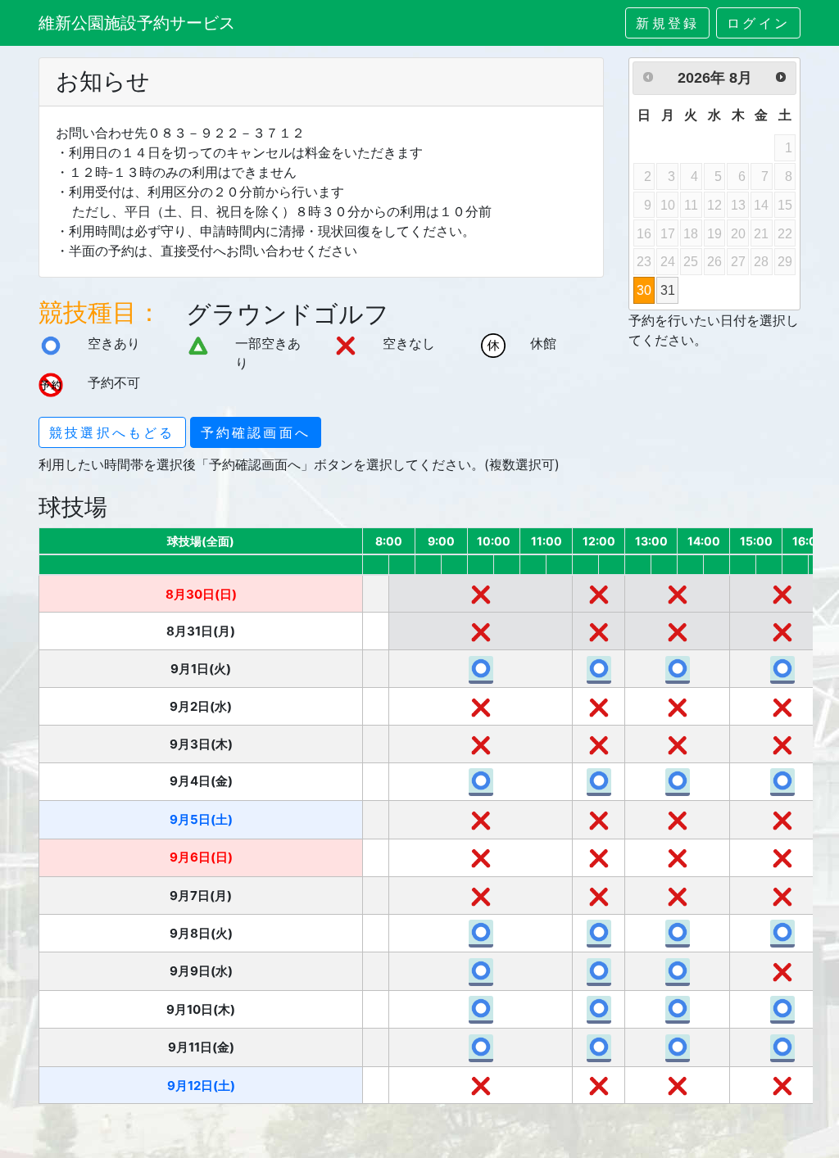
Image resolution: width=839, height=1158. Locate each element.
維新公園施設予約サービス (137, 23)
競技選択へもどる (112, 432)
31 (667, 290)
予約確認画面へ (256, 432)
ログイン (758, 23)
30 (644, 290)
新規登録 (667, 23)
